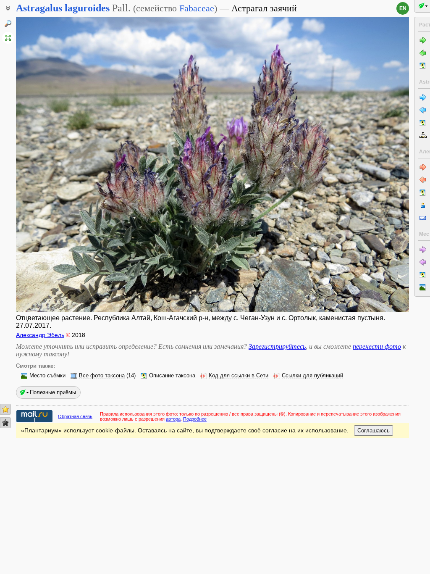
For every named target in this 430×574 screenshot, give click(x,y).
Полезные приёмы (53, 392)
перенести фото (377, 346)
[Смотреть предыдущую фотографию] (57, 164)
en (402, 8)
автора (173, 418)
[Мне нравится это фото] (5, 409)
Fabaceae (196, 8)
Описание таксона (172, 376)
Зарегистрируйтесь (277, 346)
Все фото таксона (102, 376)
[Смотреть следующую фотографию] (367, 164)
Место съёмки (47, 376)
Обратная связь (75, 416)
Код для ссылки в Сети (238, 376)
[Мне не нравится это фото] (5, 422)
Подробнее (195, 418)
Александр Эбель (40, 335)
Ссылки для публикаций (312, 376)
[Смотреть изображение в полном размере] (8, 38)
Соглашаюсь (373, 430)
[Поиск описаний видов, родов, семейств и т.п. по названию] (8, 23)
